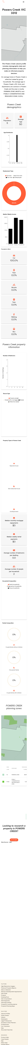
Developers (4, 1019)
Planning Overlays (6, 1002)
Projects (3, 995)
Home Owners (5, 1015)
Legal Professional (6, 1020)
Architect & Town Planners (8, 1022)
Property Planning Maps (8, 1006)
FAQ (2, 1041)
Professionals (5, 1024)
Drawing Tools (5, 997)
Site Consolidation (6, 998)
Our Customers (5, 1026)
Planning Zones (5, 1000)
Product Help (5, 1037)
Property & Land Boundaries (9, 1004)
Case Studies (5, 1039)
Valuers (3, 1017)
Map (2, 1028)
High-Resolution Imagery (8, 986)
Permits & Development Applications (11, 991)
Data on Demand (6, 989)
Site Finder (4, 993)
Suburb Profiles (5, 1013)
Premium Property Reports (8, 988)
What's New (4, 1042)
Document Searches (7, 1029)
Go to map (14, 839)
